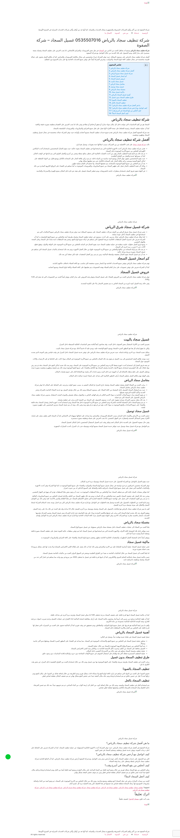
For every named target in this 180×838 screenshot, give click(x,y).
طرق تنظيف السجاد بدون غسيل (123, 97)
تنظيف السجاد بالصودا (119, 100)
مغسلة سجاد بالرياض (118, 89)
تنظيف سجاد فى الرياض (109, 787)
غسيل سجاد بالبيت (117, 81)
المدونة (117, 33)
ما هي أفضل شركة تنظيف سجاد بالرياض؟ (126, 105)
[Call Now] (8, 756)
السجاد (101, 50)
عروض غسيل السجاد (118, 79)
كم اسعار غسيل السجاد (119, 76)
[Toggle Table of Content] (144, 65)
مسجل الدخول (134, 799)
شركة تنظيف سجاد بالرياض (120, 68)
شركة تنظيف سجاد (93, 787)
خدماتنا (136, 33)
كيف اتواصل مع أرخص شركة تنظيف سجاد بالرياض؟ (129, 108)
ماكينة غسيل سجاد (118, 92)
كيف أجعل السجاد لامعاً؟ (120, 113)
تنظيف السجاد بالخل (119, 103)
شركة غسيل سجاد (139, 144)
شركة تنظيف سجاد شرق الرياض (74, 787)
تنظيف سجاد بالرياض (126, 787)
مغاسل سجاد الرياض (118, 84)
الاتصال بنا (108, 33)
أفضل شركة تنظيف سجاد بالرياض (122, 71)
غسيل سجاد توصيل (117, 87)
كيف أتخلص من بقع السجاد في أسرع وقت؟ (126, 111)
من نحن (125, 33)
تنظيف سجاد (138, 787)
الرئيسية (145, 33)
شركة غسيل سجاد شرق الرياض (122, 73)
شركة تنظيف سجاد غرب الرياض (51, 787)
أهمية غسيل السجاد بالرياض (120, 95)
